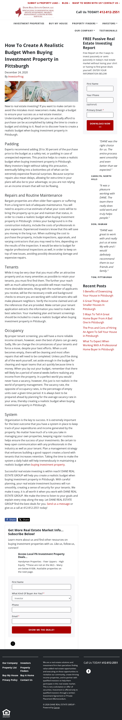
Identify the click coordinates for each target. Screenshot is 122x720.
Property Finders (84, 23)
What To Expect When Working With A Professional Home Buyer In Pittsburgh (100, 345)
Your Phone (93, 95)
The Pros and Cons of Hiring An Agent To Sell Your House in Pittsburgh (100, 332)
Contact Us (26, 679)
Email (15, 616)
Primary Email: (95, 110)
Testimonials (108, 30)
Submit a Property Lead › (44, 2)
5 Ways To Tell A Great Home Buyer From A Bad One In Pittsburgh (97, 318)
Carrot (57, 707)
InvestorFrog (16, 76)
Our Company (84, 30)
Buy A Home (27, 675)
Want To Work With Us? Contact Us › (96, 2)
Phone (15, 604)
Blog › (66, 2)
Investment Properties (29, 23)
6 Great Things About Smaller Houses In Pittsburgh (95, 305)
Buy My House (58, 23)
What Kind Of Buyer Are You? (28, 593)
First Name (18, 581)
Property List (9, 667)
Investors (108, 23)
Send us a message (58, 504)
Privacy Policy (9, 679)
